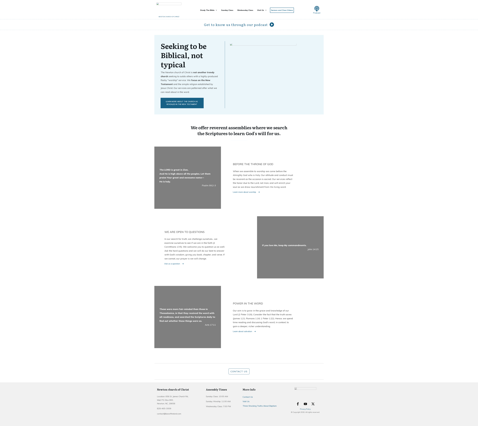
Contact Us (248, 397)
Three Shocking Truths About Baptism (260, 406)
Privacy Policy (305, 409)
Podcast (316, 13)
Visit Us (246, 401)
